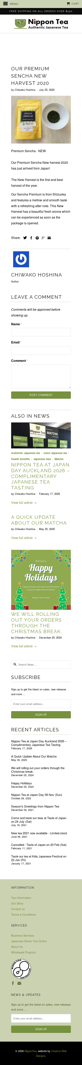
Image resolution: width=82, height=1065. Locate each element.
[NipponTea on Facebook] (13, 983)
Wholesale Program (23, 952)
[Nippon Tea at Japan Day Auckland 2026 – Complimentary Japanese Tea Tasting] (41, 447)
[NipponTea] (41, 24)
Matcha (59, 459)
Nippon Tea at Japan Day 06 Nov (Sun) (36, 795)
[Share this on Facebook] (30, 238)
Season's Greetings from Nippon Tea (35, 806)
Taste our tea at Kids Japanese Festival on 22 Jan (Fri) (38, 858)
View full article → (24, 502)
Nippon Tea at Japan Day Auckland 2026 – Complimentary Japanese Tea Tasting (40, 476)
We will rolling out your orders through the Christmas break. (36, 622)
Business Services (22, 935)
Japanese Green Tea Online (29, 941)
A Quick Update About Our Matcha (39, 520)
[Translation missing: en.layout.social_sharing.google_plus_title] (42, 238)
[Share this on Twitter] (24, 238)
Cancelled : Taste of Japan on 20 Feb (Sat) (38, 844)
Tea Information (21, 898)
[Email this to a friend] (48, 238)
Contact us (18, 909)
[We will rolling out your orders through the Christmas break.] (41, 608)
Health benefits (20, 459)
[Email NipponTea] (19, 983)
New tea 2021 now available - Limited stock (39, 833)
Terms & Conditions (23, 914)
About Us (17, 947)
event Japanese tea (55, 453)
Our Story (17, 903)
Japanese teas (42, 459)
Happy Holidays (21, 783)
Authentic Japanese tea (25, 453)
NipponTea (30, 1051)
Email (16, 342)
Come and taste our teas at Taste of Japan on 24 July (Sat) (38, 819)
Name (16, 324)
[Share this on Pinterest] (36, 238)
